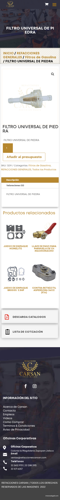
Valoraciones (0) (15, 185)
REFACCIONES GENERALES (16, 170)
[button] (53, 74)
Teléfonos (17, 461)
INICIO (8, 53)
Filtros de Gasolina (40, 57)
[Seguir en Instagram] (34, 386)
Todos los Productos (44, 170)
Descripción (12, 180)
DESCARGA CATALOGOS (29, 317)
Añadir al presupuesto (24, 156)
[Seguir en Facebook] (25, 386)
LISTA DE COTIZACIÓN (28, 332)
